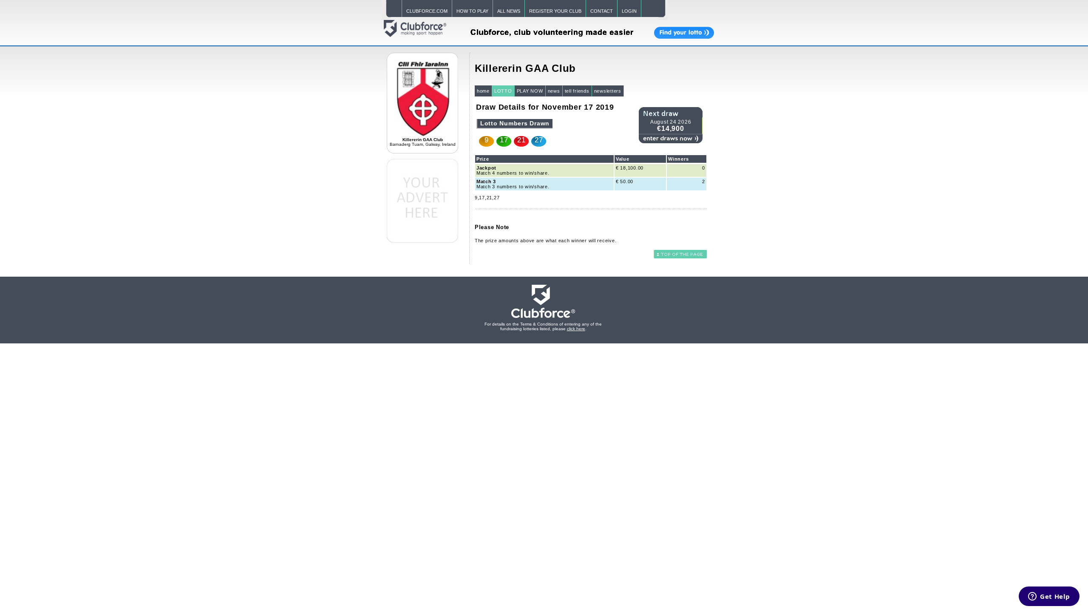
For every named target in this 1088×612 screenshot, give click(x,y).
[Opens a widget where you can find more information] (1049, 597)
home (483, 91)
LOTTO (503, 91)
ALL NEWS (508, 11)
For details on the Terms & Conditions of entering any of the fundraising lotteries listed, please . (543, 326)
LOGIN (629, 11)
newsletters (607, 91)
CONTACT (601, 11)
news (554, 91)
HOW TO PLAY (472, 11)
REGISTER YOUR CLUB (555, 11)
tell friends (577, 91)
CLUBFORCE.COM (427, 11)
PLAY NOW (530, 91)
